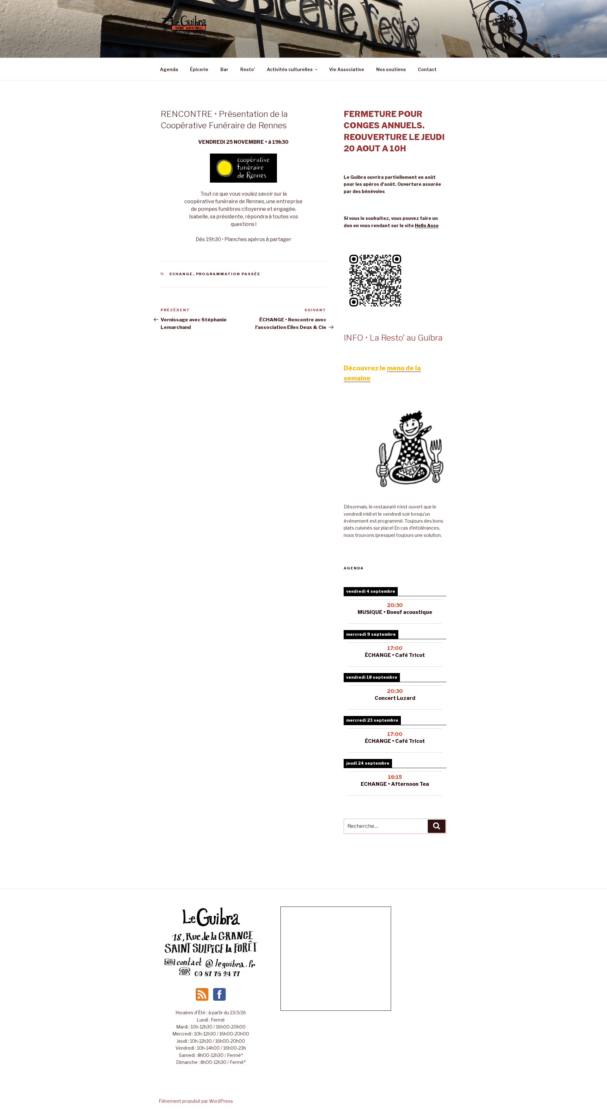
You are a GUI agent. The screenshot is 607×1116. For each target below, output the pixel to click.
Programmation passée (228, 274)
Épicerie (199, 69)
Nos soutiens (391, 69)
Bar (224, 69)
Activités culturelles (290, 69)
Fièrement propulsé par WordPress (196, 1101)
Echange (181, 274)
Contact (427, 69)
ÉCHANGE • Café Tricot (395, 741)
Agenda (169, 69)
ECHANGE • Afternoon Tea (395, 784)
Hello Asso (426, 225)
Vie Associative (346, 69)
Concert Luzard (395, 698)
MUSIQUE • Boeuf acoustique (395, 612)
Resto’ (247, 69)
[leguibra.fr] (210, 925)
